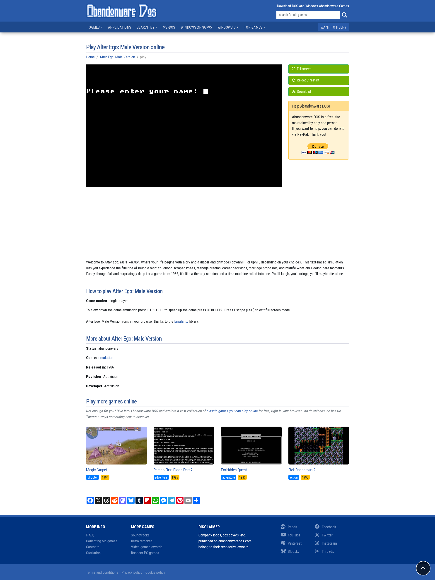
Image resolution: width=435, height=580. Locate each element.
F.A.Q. (90, 535)
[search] (344, 15)
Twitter (327, 535)
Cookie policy (155, 572)
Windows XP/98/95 (196, 27)
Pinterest (295, 543)
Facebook (329, 527)
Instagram (329, 543)
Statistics (93, 553)
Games (94, 27)
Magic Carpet (96, 469)
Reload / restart (307, 80)
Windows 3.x (228, 27)
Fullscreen (303, 69)
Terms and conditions (102, 572)
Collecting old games (101, 541)
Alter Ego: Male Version (117, 57)
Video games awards (146, 547)
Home (90, 57)
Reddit (292, 527)
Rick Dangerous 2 (301, 469)
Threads (328, 551)
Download (303, 91)
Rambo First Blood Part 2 (173, 469)
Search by (146, 27)
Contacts (92, 547)
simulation (105, 357)
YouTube (294, 535)
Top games (253, 27)
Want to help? (333, 27)
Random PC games (145, 553)
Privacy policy (131, 572)
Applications (119, 27)
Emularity (181, 321)
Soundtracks (140, 535)
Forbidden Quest (234, 469)
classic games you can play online (232, 411)
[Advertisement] (217, 227)
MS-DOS (169, 27)
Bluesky (293, 551)
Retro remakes (141, 541)
